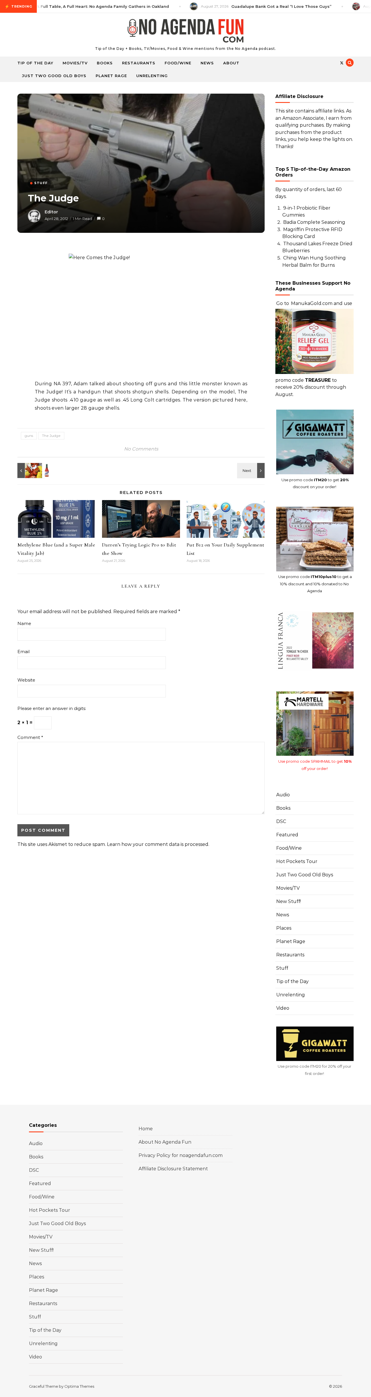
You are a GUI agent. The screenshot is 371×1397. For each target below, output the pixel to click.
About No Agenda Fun (165, 1142)
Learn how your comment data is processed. (158, 844)
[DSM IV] (252, 470)
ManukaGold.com (311, 303)
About (231, 63)
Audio (283, 794)
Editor (51, 212)
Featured (287, 835)
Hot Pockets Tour (296, 861)
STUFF (41, 183)
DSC (281, 821)
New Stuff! (288, 901)
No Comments (141, 449)
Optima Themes (79, 1386)
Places (283, 928)
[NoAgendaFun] (185, 32)
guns (29, 435)
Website (26, 680)
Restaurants (138, 63)
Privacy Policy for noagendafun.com (181, 1155)
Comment (30, 737)
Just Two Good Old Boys (54, 75)
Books (105, 63)
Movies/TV (75, 63)
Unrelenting (152, 75)
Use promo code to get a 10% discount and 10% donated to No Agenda (315, 583)
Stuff (282, 968)
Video (282, 1008)
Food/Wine (178, 63)
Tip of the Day (35, 63)
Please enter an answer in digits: (51, 708)
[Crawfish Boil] (30, 470)
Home (146, 1128)
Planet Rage (111, 75)
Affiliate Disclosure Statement (173, 1168)
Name (24, 623)
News (207, 63)
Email (23, 651)
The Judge (51, 435)
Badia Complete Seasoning (314, 222)
